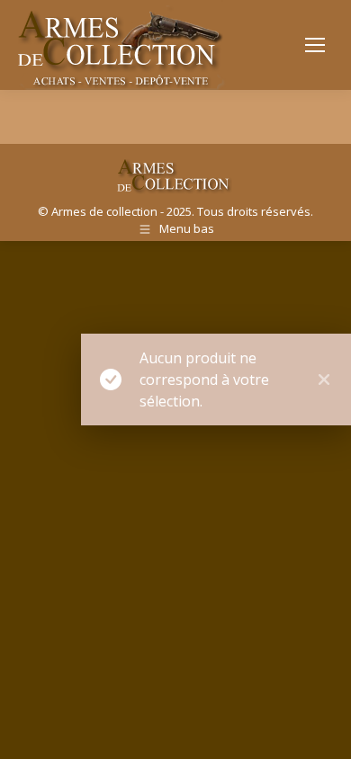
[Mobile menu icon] (315, 45)
